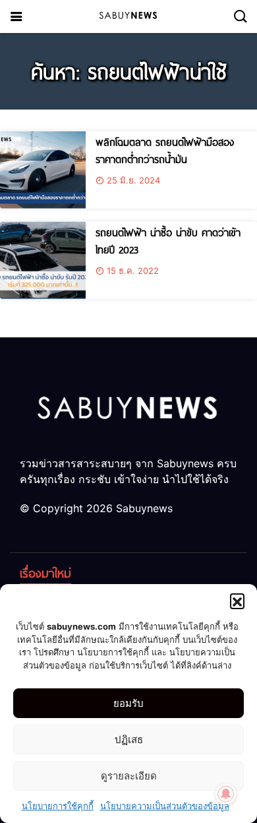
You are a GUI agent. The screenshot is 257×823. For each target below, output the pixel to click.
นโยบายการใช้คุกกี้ (58, 806)
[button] (237, 600)
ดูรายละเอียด (129, 776)
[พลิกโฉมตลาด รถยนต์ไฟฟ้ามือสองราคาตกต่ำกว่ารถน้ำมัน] (43, 170)
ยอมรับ (128, 703)
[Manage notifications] (226, 794)
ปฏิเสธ (129, 739)
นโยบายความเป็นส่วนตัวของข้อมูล (164, 806)
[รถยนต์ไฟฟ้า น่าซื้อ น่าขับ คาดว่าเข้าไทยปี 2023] (43, 260)
